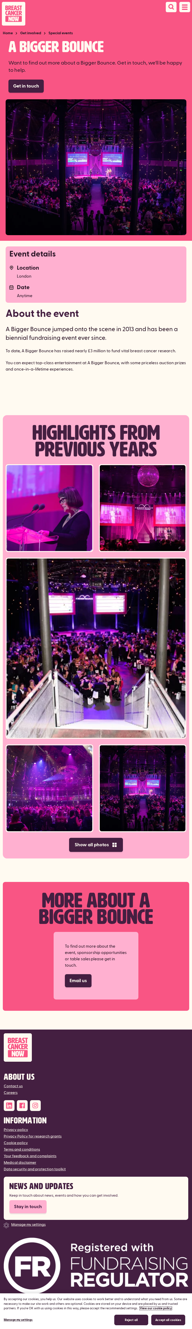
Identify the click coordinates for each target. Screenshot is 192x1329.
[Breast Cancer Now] (96, 1047)
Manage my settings (28, 1224)
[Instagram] (35, 1105)
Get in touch (26, 86)
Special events (60, 33)
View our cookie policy (156, 1308)
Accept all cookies (168, 1320)
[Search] (171, 7)
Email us (78, 980)
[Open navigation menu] (184, 7)
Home (8, 33)
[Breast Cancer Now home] (13, 14)
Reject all (131, 1320)
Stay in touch (28, 1206)
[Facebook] (22, 1105)
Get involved (30, 33)
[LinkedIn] (9, 1105)
